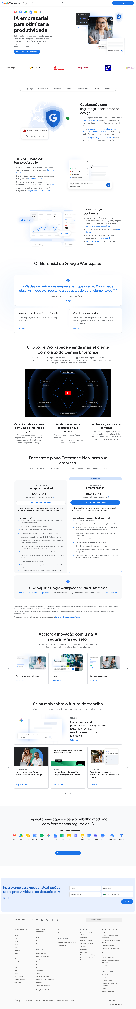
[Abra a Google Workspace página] (11, 3)
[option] (29, 89)
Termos (38, 1000)
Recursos (65, 3)
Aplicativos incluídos (22, 929)
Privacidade (29, 1000)
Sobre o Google (48, 1000)
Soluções (26, 3)
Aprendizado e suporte (110, 929)
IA (50, 3)
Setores (44, 3)
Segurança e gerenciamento (41, 930)
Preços (57, 3)
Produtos (35, 3)
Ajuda (72, 1000)
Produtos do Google (62, 1000)
